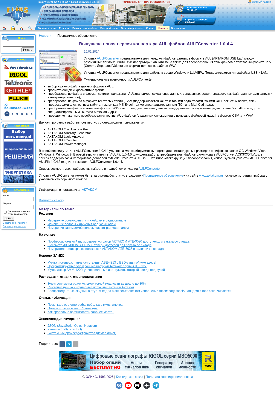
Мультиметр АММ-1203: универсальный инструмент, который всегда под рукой (106, 270)
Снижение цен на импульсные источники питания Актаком (90, 287)
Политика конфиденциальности (169, 377)
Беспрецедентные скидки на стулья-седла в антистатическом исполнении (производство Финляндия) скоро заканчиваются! (139, 291)
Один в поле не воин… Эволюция (72, 308)
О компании (178, 28)
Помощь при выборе (84, 28)
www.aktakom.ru (211, 175)
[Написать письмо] (13, 28)
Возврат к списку (51, 200)
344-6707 (65, 2)
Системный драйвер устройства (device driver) (81, 333)
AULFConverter (108, 58)
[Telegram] (69, 344)
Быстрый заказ (109, 28)
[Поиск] (30, 28)
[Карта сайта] (21, 28)
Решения (64, 28)
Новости (163, 28)
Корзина (190, 19)
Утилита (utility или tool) (64, 329)
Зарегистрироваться (14, 226)
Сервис (150, 28)
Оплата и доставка (132, 28)
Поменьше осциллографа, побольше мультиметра (84, 304)
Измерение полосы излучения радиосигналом (81, 224)
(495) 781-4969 (51, 2)
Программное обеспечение (163, 175)
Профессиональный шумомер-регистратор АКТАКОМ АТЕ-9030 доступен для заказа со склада (118, 241)
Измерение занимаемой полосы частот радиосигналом (88, 227)
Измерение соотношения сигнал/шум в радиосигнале (86, 220)
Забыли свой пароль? (15, 222)
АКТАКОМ (89, 189)
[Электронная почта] (75, 344)
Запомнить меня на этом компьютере (19, 212)
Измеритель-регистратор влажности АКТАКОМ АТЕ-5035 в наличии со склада (105, 248)
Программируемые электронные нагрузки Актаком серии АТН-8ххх (97, 266)
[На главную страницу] (17, 25)
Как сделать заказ (129, 377)
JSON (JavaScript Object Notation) (72, 325)
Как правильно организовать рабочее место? (80, 312)
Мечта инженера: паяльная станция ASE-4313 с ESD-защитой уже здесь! (101, 262)
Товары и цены (47, 28)
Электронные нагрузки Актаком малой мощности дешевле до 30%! (97, 283)
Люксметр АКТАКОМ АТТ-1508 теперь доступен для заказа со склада (99, 245)
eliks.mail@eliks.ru (89, 2)
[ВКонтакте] (62, 344)
